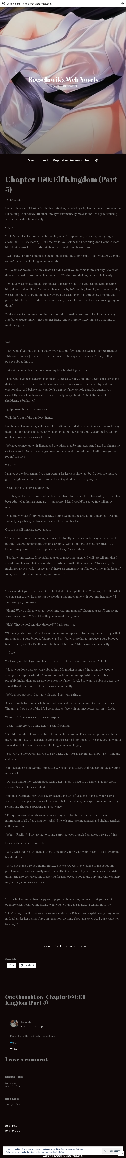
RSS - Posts (11, 1125)
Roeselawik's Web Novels (63, 79)
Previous (48, 946)
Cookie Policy (58, 1152)
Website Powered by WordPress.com (63, 1155)
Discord (33, 160)
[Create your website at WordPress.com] (63, 3)
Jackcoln (26, 1022)
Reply (16, 1048)
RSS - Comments (14, 1131)
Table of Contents (66, 946)
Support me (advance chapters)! (75, 160)
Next (83, 946)
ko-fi (46, 160)
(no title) (10, 1083)
